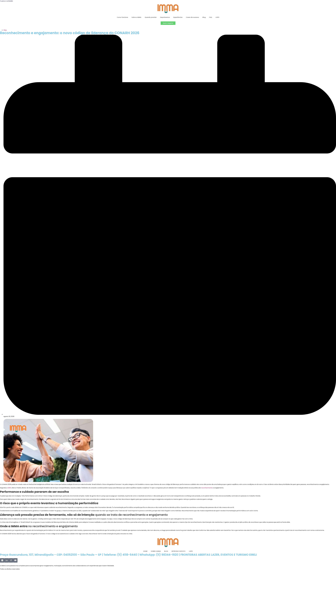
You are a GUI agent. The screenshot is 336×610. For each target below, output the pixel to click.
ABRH (9, 488)
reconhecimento (207, 488)
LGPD (217, 17)
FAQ (210, 17)
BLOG (166, 551)
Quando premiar (151, 17)
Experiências (177, 17)
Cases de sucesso (192, 17)
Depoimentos (165, 17)
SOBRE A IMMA (156, 551)
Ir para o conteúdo (6, 1)
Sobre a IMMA (136, 17)
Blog (204, 17)
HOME (145, 551)
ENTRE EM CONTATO (178, 551)
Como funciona (122, 17)
